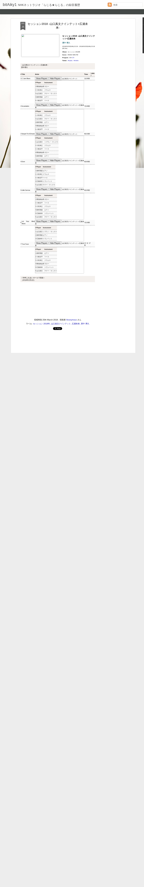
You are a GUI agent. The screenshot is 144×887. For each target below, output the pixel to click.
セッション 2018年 (41, 324)
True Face (25, 244)
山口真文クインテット (69, 78)
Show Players (41, 78)
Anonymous (71, 320)
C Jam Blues (26, 78)
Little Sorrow (26, 190)
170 (73, 57)
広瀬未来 (39, 181)
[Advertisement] (110, 66)
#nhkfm (76, 60)
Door (23, 161)
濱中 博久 (85, 324)
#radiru (70, 60)
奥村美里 (39, 97)
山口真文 (39, 93)
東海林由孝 (40, 86)
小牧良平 (39, 100)
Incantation (25, 106)
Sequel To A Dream (28, 134)
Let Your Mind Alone (28, 222)
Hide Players (55, 78)
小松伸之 (39, 90)
